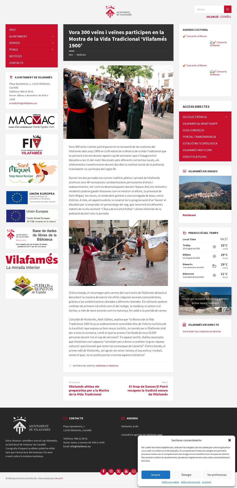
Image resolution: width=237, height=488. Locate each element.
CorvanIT (58, 478)
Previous (74, 382)
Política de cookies (170, 482)
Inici (71, 54)
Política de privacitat (190, 482)
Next (165, 382)
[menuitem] (31, 29)
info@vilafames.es (80, 446)
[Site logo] (118, 17)
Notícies (81, 54)
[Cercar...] (227, 9)
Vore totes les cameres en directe (202, 331)
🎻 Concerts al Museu (195, 36)
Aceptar (155, 475)
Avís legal (206, 482)
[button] (229, 440)
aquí (160, 434)
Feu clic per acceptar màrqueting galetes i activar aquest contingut (205, 301)
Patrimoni (189, 215)
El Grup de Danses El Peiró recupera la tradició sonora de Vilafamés (148, 390)
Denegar (186, 475)
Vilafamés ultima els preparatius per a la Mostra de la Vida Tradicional (89, 390)
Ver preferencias (217, 475)
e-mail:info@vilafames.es (23, 103)
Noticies (113, 365)
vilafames (101, 365)
